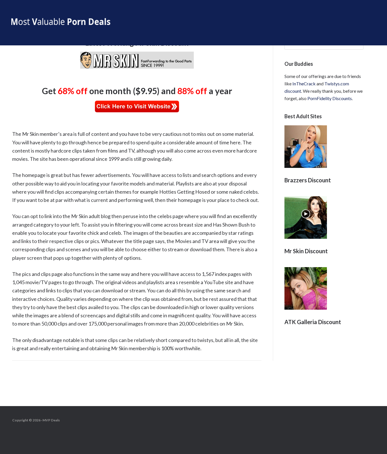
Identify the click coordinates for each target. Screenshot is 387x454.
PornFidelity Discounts (329, 98)
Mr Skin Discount (306, 251)
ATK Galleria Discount (312, 321)
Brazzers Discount (307, 180)
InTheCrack (304, 83)
